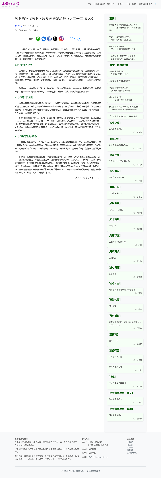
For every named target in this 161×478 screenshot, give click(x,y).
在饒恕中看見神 (115, 367)
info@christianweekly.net (98, 457)
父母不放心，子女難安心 (119, 161)
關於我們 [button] (110, 4)
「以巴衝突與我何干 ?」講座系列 (123, 116)
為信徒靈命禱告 (115, 399)
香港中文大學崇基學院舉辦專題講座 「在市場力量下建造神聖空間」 (124, 108)
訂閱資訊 (130, 445)
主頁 (90, 4)
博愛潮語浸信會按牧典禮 (119, 81)
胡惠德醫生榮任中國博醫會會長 (122, 290)
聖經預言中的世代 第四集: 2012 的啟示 (118, 73)
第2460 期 (18, 26)
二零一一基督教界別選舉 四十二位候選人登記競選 (120, 38)
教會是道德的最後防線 (118, 145)
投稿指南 (130, 450)
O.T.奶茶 (112, 258)
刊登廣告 (130, 442)
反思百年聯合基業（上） (119, 383)
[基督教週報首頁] (10, 4)
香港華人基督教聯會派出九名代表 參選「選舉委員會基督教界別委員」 (125, 27)
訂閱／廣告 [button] (131, 4)
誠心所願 (112, 274)
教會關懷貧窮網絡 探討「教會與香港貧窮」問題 (122, 48)
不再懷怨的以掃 (115, 357)
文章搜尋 (130, 447)
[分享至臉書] (49, 38)
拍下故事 (112, 306)
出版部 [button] (120, 4)
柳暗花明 (112, 226)
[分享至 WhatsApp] (38, 38)
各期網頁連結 (99, 4)
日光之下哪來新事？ (117, 177)
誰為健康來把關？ (116, 129)
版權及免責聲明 (93, 471)
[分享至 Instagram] (61, 38)
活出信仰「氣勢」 (116, 210)
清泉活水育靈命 (115, 415)
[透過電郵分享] (43, 38)
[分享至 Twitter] (55, 38)
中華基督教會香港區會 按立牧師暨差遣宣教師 (119, 89)
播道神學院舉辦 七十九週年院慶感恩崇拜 (120, 98)
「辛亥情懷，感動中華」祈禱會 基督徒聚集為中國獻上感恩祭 (122, 57)
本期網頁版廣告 (146, 4)
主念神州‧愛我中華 (117, 242)
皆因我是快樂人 (115, 193)
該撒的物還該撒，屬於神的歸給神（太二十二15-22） (125, 323)
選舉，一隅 (113, 341)
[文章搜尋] (159, 4)
